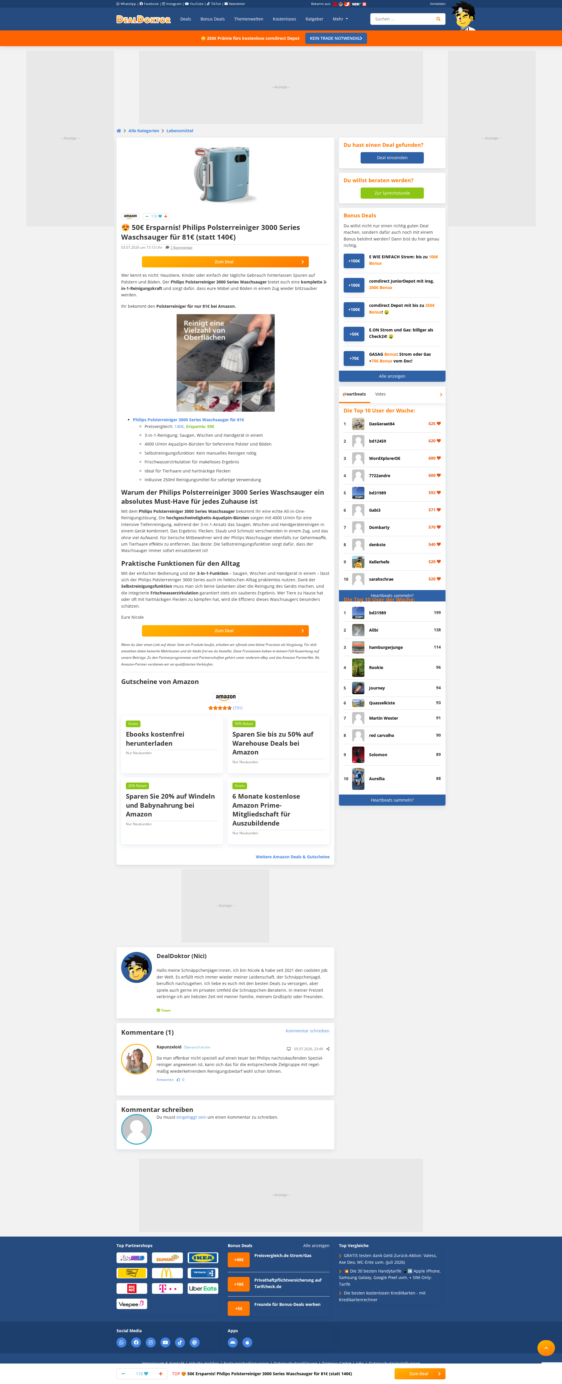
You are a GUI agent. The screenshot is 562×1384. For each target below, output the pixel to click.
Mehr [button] (339, 19)
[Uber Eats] (203, 1288)
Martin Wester (383, 718)
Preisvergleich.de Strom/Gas (282, 1255)
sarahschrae (381, 579)
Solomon (378, 754)
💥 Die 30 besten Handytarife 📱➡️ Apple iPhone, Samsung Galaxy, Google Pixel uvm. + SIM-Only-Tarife (390, 1277)
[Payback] (203, 1272)
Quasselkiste (382, 703)
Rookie (376, 667)
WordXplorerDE (384, 458)
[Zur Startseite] (465, 15)
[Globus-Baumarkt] (167, 1257)
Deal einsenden (392, 157)
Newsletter (237, 3)
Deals (185, 19)
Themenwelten (248, 19)
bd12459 (377, 441)
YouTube (196, 3)
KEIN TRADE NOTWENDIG (335, 38)
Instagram (173, 3)
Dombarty (379, 527)
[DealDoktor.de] (143, 19)
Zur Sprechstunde (392, 193)
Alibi (373, 630)
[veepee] (132, 1303)
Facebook (151, 3)
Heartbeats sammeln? (392, 595)
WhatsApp (128, 3)
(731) (237, 708)
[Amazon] (130, 216)
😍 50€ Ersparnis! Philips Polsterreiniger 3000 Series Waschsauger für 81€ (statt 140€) (262, 1373)
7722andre (379, 475)
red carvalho (381, 735)
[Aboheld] (132, 1257)
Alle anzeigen (392, 376)
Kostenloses (284, 19)
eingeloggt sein (191, 1117)
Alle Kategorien (143, 130)
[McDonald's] (167, 1272)
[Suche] (439, 19)
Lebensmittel (180, 130)
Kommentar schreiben (308, 1031)
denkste (377, 544)
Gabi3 (375, 510)
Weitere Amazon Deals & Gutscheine (293, 856)
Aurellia (377, 778)
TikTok (216, 3)
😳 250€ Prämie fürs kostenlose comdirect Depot (250, 38)
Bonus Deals (213, 19)
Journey (377, 688)
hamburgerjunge (386, 647)
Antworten (165, 1079)
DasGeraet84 (382, 424)
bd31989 (377, 493)
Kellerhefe (379, 562)
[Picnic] (132, 1288)
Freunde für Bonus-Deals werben (287, 1304)
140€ (179, 426)
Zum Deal (224, 261)
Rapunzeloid (183, 1047)
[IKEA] (203, 1257)
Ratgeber (314, 19)
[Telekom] (167, 1288)
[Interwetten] (132, 1272)
